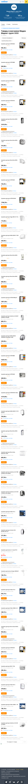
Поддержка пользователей (6, 776)
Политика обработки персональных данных (10, 774)
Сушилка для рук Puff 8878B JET (9, 297)
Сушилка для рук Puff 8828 (8, 374)
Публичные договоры (5, 772)
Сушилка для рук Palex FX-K (8, 589)
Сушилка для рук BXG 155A (8, 666)
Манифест (3, 771)
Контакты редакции (11, 769)
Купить (4, 52)
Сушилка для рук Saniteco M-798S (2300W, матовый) (9, 472)
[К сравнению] (26, 43)
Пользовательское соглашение (12, 771)
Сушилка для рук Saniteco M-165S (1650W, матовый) (9, 492)
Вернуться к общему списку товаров (11, 28)
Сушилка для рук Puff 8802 (8, 80)
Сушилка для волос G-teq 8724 (9, 550)
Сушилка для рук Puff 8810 (8, 100)
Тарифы (21, 769)
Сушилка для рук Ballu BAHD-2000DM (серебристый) (8, 336)
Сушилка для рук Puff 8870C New (9, 392)
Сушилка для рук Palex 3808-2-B (9, 608)
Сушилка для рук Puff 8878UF (8, 198)
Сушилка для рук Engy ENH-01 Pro (9, 217)
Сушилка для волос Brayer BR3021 (10, 571)
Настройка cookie (4, 778)
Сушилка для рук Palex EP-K (8, 684)
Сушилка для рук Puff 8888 (8, 62)
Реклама (17, 769)
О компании (3, 769)
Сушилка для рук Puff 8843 (8, 43)
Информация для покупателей (19, 776)
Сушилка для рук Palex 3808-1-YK (9, 704)
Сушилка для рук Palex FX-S (8, 511)
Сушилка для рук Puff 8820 (8, 180)
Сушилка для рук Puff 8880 (8, 355)
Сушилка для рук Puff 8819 (8, 647)
